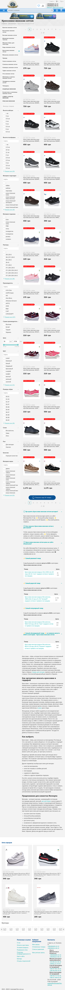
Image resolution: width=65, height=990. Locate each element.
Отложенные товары (38, 947)
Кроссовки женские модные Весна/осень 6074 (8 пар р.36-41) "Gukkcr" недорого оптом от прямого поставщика (52, 484)
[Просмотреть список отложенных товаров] (38, 6)
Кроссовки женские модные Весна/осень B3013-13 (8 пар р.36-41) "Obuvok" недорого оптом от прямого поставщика (31, 64)
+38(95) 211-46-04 (55, 963)
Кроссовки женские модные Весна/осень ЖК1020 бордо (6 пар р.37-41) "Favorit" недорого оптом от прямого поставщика (31, 331)
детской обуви (46, 801)
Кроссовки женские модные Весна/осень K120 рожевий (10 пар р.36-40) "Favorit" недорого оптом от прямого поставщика (31, 293)
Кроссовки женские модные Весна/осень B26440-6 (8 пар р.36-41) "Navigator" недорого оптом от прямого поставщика (52, 178)
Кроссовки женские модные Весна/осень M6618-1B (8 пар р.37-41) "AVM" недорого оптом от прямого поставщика (52, 216)
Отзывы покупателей (23, 961)
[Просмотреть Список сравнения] (42, 6)
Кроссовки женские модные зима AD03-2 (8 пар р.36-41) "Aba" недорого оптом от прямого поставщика (16, 912)
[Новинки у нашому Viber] (46, 16)
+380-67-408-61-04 (55, 977)
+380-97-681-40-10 (55, 968)
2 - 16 (42, 33)
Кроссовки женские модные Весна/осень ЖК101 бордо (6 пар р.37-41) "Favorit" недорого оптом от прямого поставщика (31, 369)
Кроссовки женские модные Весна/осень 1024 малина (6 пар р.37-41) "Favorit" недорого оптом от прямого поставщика (52, 369)
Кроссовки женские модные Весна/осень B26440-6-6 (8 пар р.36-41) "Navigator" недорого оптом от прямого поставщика (31, 140)
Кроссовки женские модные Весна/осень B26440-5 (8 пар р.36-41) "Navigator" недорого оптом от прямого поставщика (31, 178)
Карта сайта (20, 956)
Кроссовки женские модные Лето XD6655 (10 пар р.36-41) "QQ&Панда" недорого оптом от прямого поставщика (48, 912)
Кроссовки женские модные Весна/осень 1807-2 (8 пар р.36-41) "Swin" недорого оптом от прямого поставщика (47, 874)
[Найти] (52, 10)
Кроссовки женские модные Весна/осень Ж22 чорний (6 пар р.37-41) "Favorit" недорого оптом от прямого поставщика (52, 293)
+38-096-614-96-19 (55, 962)
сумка (39, 708)
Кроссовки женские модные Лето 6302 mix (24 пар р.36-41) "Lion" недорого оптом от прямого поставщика (39, 574)
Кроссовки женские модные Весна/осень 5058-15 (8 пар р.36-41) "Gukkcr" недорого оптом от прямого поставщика (52, 445)
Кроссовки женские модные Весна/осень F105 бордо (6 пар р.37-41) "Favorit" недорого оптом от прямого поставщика (52, 255)
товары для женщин (38, 672)
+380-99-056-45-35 (55, 970)
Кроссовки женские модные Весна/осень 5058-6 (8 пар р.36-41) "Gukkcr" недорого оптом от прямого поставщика (31, 445)
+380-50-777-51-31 (55, 975)
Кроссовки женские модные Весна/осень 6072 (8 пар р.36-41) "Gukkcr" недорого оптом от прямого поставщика (31, 484)
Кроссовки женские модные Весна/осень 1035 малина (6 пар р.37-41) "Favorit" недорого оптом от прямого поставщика (31, 407)
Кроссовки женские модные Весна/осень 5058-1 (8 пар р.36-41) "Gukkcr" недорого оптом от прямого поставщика (52, 407)
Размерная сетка (22, 950)
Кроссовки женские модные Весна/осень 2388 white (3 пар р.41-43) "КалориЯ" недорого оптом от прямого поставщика (37, 599)
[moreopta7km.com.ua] (12, 5)
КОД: (24, 61)
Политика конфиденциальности (23, 953)
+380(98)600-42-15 (52, 4)
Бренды (19, 958)
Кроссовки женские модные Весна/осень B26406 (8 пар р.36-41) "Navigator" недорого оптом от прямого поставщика (52, 64)
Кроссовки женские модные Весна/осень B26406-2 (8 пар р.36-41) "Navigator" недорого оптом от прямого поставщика (31, 102)
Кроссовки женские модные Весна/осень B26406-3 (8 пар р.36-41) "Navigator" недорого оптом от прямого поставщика (52, 102)
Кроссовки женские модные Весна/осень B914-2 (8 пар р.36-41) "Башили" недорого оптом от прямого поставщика (38, 646)
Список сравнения (38, 949)
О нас (18, 942)
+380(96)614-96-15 (52, 6)
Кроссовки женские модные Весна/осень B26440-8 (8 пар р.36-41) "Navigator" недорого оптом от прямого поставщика (31, 216)
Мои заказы (36, 944)
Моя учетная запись (38, 952)
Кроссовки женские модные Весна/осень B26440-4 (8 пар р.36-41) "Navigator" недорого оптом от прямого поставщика (52, 140)
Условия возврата (22, 947)
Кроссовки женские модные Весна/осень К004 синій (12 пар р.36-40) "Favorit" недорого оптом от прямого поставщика (31, 255)
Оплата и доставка (23, 945)
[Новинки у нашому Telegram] (21, 16)
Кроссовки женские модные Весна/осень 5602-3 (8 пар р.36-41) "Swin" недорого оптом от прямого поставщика (39, 624)
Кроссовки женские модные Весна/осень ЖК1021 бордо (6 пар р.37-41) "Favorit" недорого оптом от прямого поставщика (52, 331)
